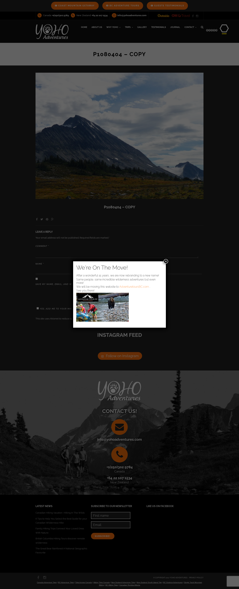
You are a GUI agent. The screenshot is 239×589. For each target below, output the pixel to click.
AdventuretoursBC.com (134, 286)
